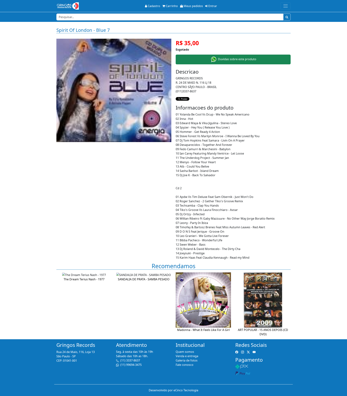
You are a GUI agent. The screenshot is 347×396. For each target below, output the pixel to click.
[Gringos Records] (67, 5)
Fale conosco (184, 365)
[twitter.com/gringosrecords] (248, 352)
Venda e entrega (187, 356)
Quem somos (185, 352)
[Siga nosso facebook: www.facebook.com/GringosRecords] (236, 352)
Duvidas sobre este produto (236, 59)
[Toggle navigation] (285, 6)
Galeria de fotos (187, 360)
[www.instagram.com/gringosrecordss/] (242, 352)
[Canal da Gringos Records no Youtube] (254, 352)
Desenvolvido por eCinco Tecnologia (173, 390)
